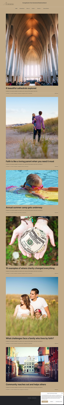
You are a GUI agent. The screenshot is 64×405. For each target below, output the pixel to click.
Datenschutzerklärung (51, 403)
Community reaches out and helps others (26, 384)
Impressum (55, 403)
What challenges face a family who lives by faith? (30, 338)
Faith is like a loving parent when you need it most (30, 161)
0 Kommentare (30, 93)
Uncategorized (23, 93)
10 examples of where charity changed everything (30, 268)
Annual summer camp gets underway (24, 207)
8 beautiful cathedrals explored (21, 88)
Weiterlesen (56, 93)
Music (21, 212)
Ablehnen (51, 401)
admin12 (8, 93)
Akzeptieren (44, 401)
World (26, 93)
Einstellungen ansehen (59, 401)
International (19, 93)
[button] (62, 393)
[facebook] (31, 400)
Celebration (15, 93)
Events (18, 212)
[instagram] (33, 400)
